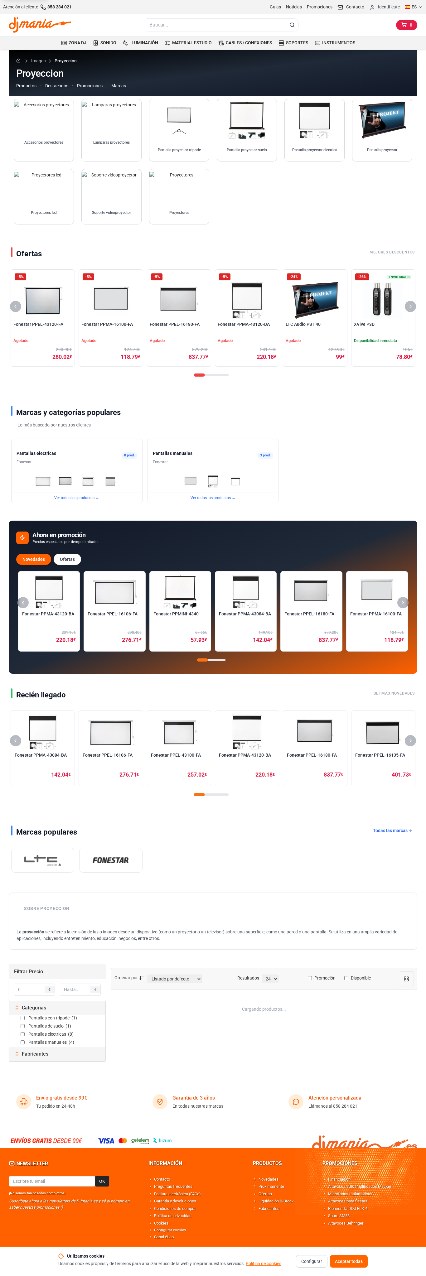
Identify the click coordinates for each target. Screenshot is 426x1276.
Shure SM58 (339, 1215)
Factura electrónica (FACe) (177, 1194)
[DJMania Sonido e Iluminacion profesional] (364, 1140)
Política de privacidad (172, 1215)
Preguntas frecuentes (173, 1186)
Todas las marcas (391, 830)
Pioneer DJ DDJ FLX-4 (347, 1208)
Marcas (118, 85)
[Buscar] (292, 25)
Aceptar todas (349, 1261)
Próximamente (271, 1186)
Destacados (56, 85)
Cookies (161, 1223)
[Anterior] (15, 306)
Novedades (33, 559)
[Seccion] (199, 375)
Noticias (294, 6)
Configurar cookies (170, 1230)
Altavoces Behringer (345, 1223)
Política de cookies (263, 1263)
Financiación (339, 1179)
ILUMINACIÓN (144, 42)
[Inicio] (19, 60)
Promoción (325, 977)
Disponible (361, 977)
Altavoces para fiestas (347, 1201)
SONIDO (108, 42)
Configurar (311, 1261)
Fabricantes (269, 1208)
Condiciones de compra (175, 1208)
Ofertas (67, 559)
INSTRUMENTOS (338, 42)
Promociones (319, 6)
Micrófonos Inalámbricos (350, 1194)
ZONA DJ (77, 42)
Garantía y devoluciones (175, 1201)
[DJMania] (40, 25)
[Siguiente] (410, 306)
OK (102, 1181)
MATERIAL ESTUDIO (192, 42)
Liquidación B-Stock (276, 1201)
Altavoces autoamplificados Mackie (359, 1186)
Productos (26, 85)
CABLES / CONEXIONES (249, 42)
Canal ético (164, 1237)
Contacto (162, 1179)
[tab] (57, 1008)
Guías (275, 6)
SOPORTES (297, 42)
